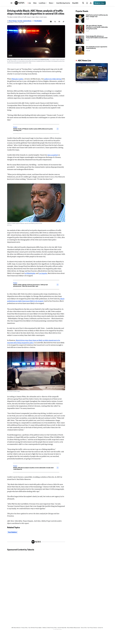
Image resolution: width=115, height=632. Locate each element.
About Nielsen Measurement (73, 627)
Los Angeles (43, 273)
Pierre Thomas (13, 21)
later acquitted (53, 155)
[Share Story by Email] (59, 21)
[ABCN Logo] (19, 3)
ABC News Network (16, 627)
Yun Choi (19, 21)
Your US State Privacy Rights (35, 627)
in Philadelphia (30, 273)
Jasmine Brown (27, 21)
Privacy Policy (24, 627)
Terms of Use (84, 627)
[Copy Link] (63, 21)
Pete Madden (38, 21)
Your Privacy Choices (92, 627)
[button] (11, 3)
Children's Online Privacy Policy (49, 627)
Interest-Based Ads (62, 627)
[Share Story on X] (55, 21)
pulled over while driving (52, 79)
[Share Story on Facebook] (50, 21)
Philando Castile (17, 79)
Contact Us (100, 627)
